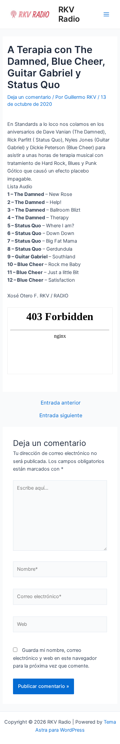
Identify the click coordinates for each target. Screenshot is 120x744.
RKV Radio (69, 14)
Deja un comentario (29, 97)
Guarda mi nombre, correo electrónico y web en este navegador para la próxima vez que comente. (55, 658)
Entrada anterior (61, 403)
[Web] (60, 626)
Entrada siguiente (60, 415)
